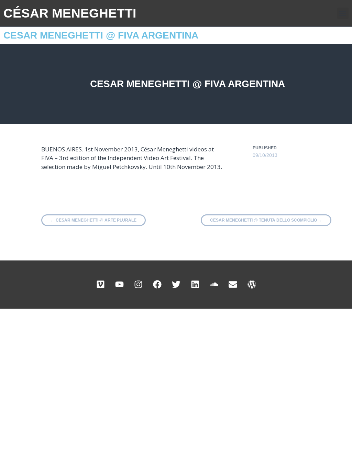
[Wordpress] (251, 284)
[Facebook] (157, 284)
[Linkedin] (195, 284)
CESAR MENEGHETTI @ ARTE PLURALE (93, 220)
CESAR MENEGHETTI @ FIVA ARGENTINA (100, 35)
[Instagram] (138, 284)
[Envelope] (232, 284)
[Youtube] (119, 284)
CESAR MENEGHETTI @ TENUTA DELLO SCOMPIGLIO (266, 220)
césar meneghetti (69, 13)
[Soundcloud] (213, 284)
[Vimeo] (100, 284)
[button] (343, 13)
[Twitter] (176, 284)
